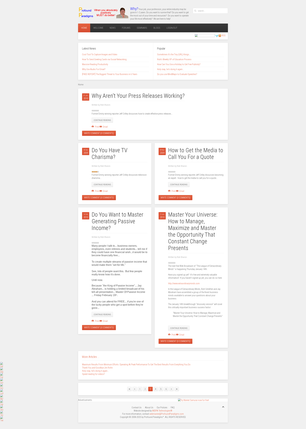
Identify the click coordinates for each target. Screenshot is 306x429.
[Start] (129, 389)
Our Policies (162, 407)
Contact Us (137, 407)
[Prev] (134, 389)
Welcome (98, 27)
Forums (126, 27)
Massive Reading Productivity (95, 64)
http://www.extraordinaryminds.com (184, 283)
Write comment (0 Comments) (99, 133)
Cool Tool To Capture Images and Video (99, 54)
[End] (177, 389)
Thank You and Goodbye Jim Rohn (97, 367)
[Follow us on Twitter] (217, 35)
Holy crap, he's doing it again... (170, 69)
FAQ (173, 407)
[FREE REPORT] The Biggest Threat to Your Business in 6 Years (109, 74)
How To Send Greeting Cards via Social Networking (104, 59)
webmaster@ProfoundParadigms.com (166, 414)
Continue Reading (102, 120)
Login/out (172, 27)
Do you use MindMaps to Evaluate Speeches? (177, 74)
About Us (149, 407)
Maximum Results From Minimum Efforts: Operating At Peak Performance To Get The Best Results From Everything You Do (136, 364)
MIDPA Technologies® (162, 410)
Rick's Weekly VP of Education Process (174, 59)
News (113, 27)
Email (105, 126)
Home (84, 27)
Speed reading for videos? (93, 374)
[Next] (171, 389)
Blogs (156, 27)
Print (97, 126)
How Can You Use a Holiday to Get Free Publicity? (178, 64)
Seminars (142, 27)
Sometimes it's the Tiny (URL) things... (173, 54)
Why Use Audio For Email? (94, 69)
